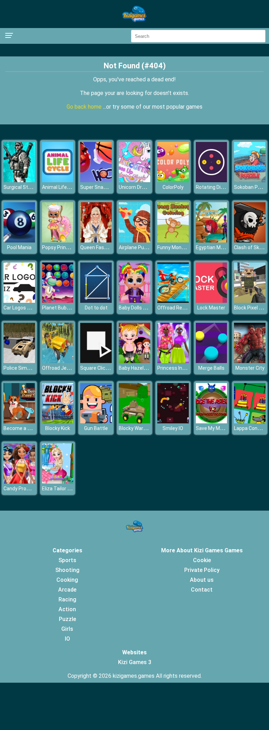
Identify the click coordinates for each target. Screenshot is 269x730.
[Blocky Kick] (58, 421)
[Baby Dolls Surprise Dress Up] (134, 301)
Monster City (249, 368)
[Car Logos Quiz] (19, 301)
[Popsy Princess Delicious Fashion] (58, 241)
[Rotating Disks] (211, 180)
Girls (67, 629)
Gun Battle (96, 428)
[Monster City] (249, 361)
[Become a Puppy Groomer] (19, 421)
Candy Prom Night (24, 488)
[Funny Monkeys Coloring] (173, 241)
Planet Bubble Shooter (67, 308)
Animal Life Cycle (61, 187)
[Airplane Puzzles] (134, 241)
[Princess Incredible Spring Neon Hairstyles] (173, 361)
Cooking (67, 580)
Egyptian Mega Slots (219, 247)
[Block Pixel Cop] (249, 301)
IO (67, 638)
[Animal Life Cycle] (58, 180)
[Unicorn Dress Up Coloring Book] (134, 180)
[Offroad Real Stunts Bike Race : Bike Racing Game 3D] (173, 301)
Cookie (202, 560)
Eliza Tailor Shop (60, 488)
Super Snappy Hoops (103, 187)
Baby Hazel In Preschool (145, 368)
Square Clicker (96, 368)
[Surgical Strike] (19, 180)
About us (202, 580)
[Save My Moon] (211, 421)
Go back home (85, 106)
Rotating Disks (212, 187)
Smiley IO (173, 428)
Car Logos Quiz (20, 308)
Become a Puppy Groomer (33, 428)
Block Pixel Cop (251, 308)
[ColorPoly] (173, 180)
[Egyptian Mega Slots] (211, 241)
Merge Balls (211, 368)
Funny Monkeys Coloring (184, 247)
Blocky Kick (57, 428)
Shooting (67, 570)
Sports (67, 560)
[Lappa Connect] (249, 421)
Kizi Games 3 (134, 662)
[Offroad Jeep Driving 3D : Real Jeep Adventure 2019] (58, 361)
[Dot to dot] (96, 301)
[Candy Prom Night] (19, 482)
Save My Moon (212, 428)
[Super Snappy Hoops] (96, 180)
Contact (202, 589)
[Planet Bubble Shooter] (58, 301)
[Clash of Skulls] (249, 241)
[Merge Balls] (211, 361)
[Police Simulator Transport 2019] (19, 361)
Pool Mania (19, 247)
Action (67, 609)
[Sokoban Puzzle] (249, 180)
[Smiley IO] (173, 421)
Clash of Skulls (250, 247)
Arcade (67, 589)
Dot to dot (96, 308)
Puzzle (67, 619)
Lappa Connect (251, 428)
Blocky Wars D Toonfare (145, 428)
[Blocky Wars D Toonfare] (134, 421)
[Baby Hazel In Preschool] (134, 361)
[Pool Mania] (19, 241)
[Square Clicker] (96, 361)
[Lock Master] (211, 301)
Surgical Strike (20, 187)
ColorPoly (173, 187)
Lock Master (211, 308)
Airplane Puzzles (137, 247)
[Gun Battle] (96, 421)
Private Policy (202, 570)
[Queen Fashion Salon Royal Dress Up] (96, 241)
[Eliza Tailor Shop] (58, 482)
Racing (67, 599)
